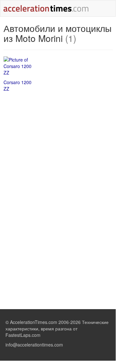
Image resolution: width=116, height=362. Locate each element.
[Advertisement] (58, 143)
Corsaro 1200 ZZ (17, 85)
